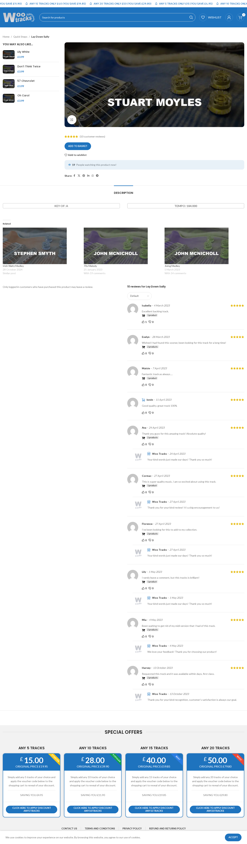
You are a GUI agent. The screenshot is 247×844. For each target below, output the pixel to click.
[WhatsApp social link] (92, 175)
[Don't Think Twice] (9, 69)
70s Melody (90, 265)
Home (6, 36)
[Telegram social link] (97, 175)
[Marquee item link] (48, 4)
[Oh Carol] (9, 98)
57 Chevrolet (26, 81)
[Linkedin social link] (88, 175)
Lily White (23, 52)
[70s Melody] (122, 246)
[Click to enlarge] (71, 119)
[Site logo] (19, 17)
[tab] (123, 191)
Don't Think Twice (28, 66)
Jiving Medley (172, 265)
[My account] (229, 17)
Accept (233, 837)
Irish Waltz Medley (13, 265)
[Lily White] (9, 54)
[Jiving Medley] (203, 246)
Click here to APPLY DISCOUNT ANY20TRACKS (215, 809)
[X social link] (79, 175)
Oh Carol (23, 95)
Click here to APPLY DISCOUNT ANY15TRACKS (154, 809)
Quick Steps (20, 36)
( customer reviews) (92, 136)
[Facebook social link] (74, 175)
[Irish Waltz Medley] (41, 246)
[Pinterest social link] (83, 175)
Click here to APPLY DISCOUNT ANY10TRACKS (92, 809)
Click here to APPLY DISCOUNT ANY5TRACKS (31, 809)
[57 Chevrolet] (9, 83)
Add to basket (77, 146)
